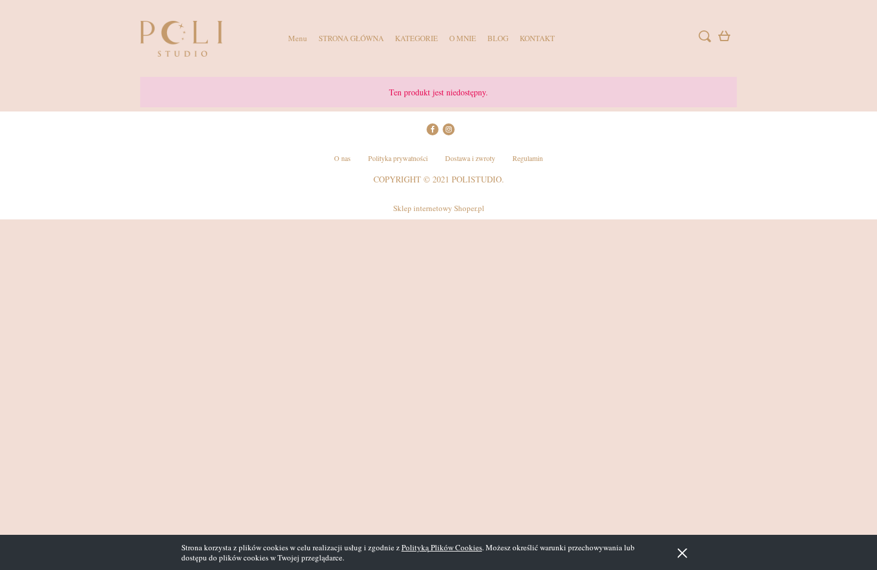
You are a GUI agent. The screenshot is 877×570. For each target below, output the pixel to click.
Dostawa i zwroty (470, 158)
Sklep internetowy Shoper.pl (438, 208)
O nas (342, 158)
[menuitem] (297, 38)
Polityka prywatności (398, 158)
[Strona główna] (200, 39)
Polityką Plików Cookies (442, 547)
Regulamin (527, 158)
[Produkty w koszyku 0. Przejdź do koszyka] (726, 38)
